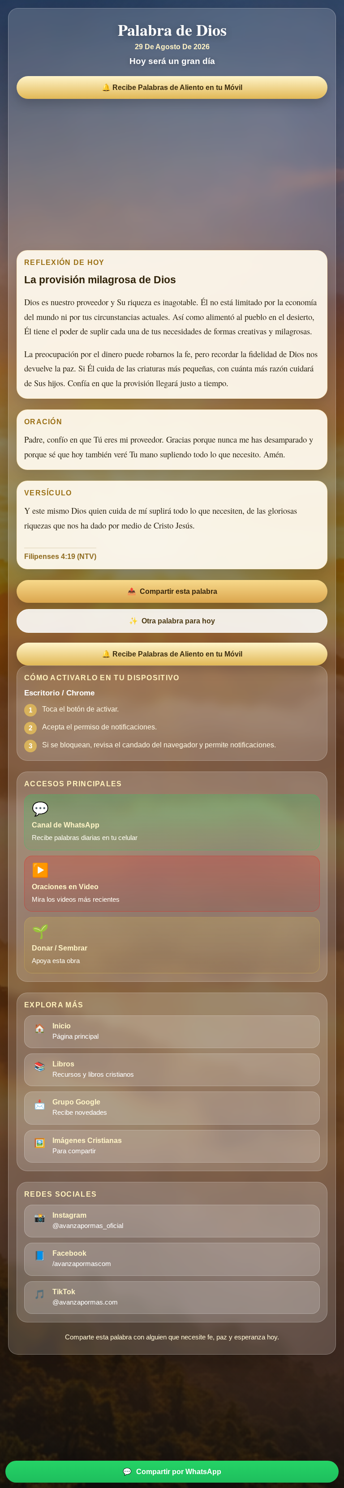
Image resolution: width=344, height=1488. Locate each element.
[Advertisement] (172, 172)
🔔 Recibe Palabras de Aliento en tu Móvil (172, 87)
